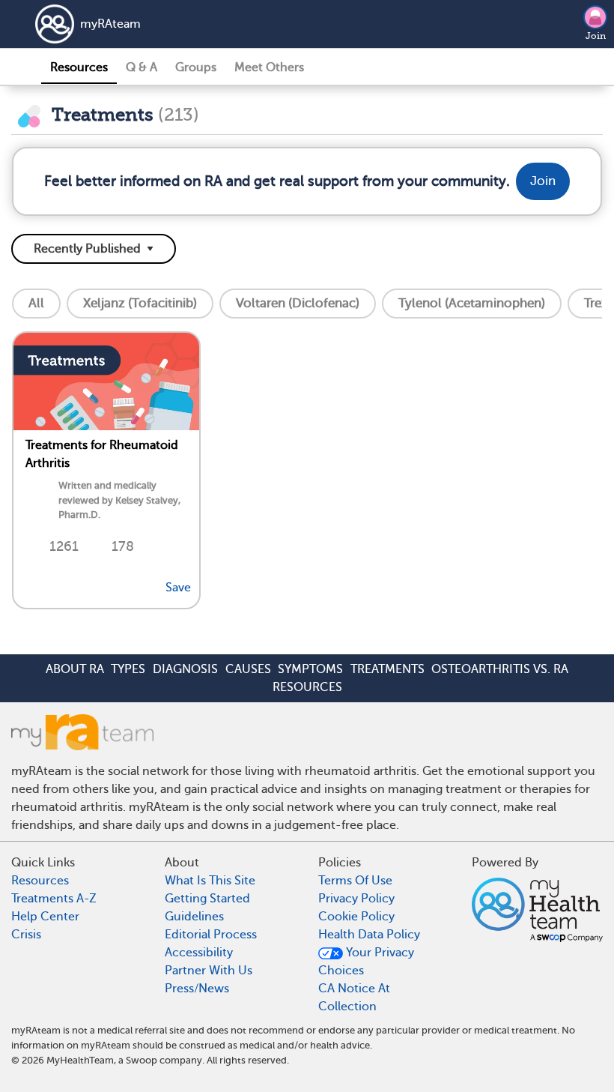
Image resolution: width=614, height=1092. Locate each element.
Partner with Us (208, 970)
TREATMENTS (387, 669)
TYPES (128, 669)
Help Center (45, 916)
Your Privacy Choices (366, 961)
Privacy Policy (356, 898)
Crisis (26, 934)
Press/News (197, 988)
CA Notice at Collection (354, 997)
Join (596, 36)
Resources (79, 67)
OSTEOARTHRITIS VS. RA (499, 669)
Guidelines (194, 916)
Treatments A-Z (54, 898)
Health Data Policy (369, 934)
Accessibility (199, 952)
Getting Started (207, 898)
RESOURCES (307, 687)
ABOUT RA (75, 669)
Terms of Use (355, 880)
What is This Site (210, 880)
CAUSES (248, 669)
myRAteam (110, 24)
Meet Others (269, 67)
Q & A (141, 67)
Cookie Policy (356, 916)
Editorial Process (211, 934)
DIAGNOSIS (185, 669)
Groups (195, 67)
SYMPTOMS (310, 669)
